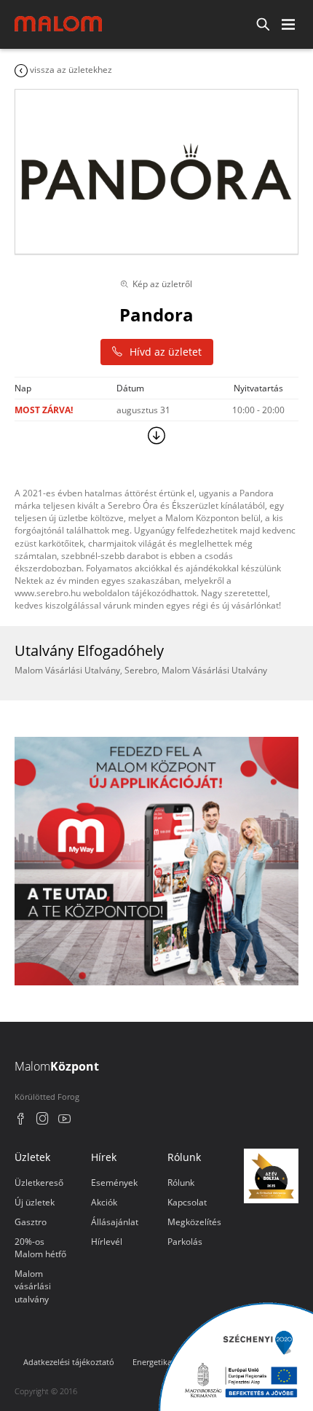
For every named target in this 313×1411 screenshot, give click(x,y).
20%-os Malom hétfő (40, 1247)
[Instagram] (42, 1120)
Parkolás (184, 1241)
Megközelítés (194, 1222)
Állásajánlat (114, 1222)
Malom (57, 1066)
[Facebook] (21, 1120)
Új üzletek (35, 1202)
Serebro (140, 670)
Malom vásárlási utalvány (33, 1286)
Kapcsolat (187, 1202)
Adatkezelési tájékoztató (68, 1361)
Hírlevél (106, 1241)
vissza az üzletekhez (70, 69)
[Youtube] (64, 1120)
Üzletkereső (39, 1182)
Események (114, 1182)
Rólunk (180, 1182)
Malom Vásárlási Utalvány (67, 670)
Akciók (104, 1202)
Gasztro (31, 1222)
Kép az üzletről (162, 284)
